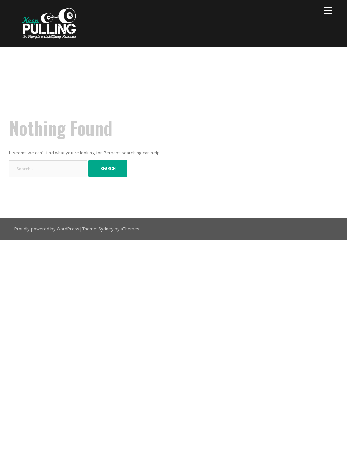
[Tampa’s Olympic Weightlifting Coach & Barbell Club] (49, 23)
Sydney (106, 229)
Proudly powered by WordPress (46, 229)
